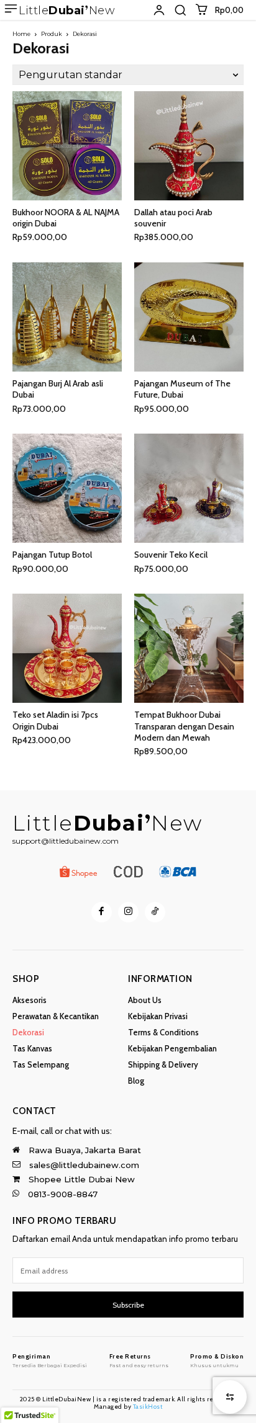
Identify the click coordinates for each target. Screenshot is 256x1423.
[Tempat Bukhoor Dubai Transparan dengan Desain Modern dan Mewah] (189, 648)
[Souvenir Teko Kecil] (189, 488)
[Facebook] (101, 912)
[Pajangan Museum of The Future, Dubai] (189, 317)
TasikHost (148, 1407)
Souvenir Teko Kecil (171, 554)
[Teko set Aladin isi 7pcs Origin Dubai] (67, 648)
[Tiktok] (155, 912)
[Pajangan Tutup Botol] (67, 488)
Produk (51, 33)
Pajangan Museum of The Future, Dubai (182, 389)
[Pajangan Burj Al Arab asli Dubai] (67, 317)
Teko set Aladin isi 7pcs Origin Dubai (55, 720)
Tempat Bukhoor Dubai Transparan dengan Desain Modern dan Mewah (184, 726)
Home (21, 33)
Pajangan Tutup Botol (52, 554)
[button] (180, 10)
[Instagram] (128, 912)
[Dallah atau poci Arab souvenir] (189, 145)
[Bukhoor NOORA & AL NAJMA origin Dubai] (67, 145)
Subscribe (128, 1304)
